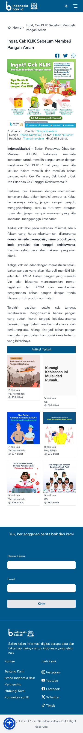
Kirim (41, 604)
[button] (9, 723)
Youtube (51, 680)
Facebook (52, 689)
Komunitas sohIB (17, 697)
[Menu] (75, 6)
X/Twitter (52, 697)
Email (11, 579)
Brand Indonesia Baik (20, 678)
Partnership (13, 684)
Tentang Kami (14, 671)
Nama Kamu (16, 556)
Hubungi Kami (15, 691)
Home (16, 27)
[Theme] (66, 6)
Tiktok (50, 705)
